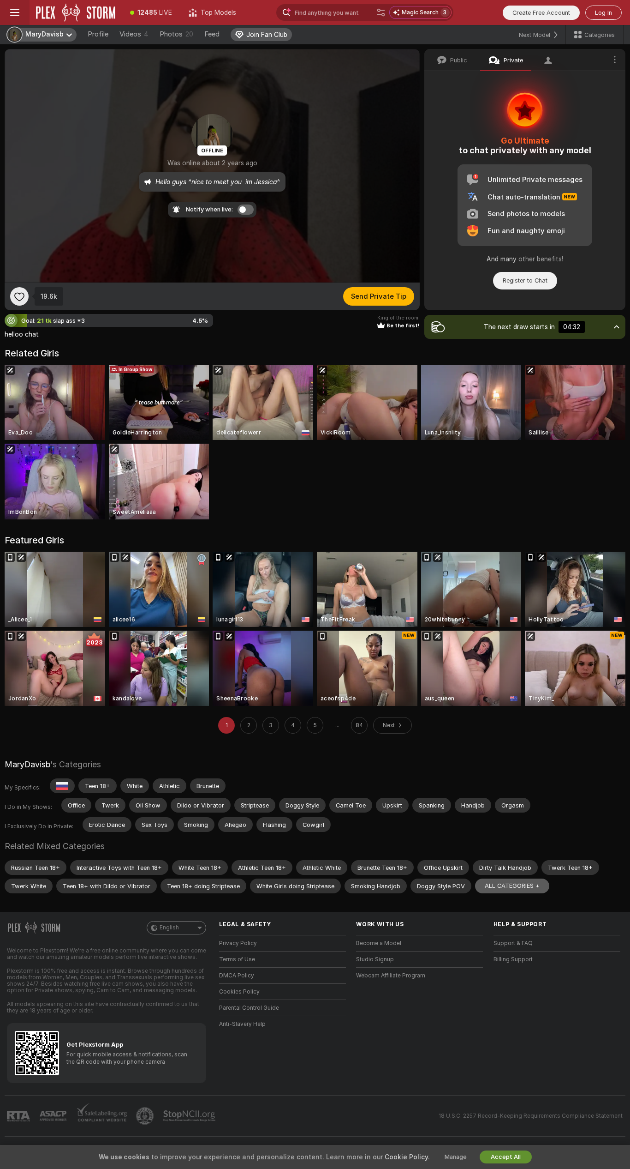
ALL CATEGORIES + (512, 885)
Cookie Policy (406, 1157)
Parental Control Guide (249, 1008)
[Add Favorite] (19, 296)
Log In (603, 12)
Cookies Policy (239, 991)
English (169, 927)
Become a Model (378, 943)
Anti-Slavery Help (242, 1024)
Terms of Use (237, 959)
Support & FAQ (513, 943)
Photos (176, 34)
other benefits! (540, 259)
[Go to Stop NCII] (190, 1115)
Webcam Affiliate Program (390, 975)
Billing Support (513, 959)
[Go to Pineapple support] (145, 1116)
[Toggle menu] (15, 12)
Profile (98, 34)
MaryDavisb (27, 764)
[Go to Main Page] (76, 12)
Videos (134, 34)
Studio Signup (375, 959)
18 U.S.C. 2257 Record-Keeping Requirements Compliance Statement (531, 1116)
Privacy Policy (238, 943)
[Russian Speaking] (62, 785)
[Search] (380, 12)
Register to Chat (525, 280)
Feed (212, 34)
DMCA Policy (236, 975)
